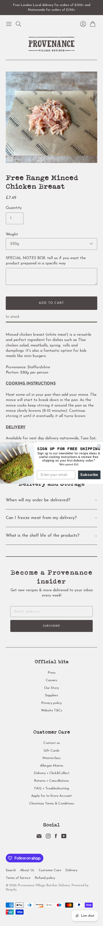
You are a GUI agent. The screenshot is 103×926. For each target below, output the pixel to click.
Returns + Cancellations (51, 781)
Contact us (51, 743)
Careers (51, 680)
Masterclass (51, 758)
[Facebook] (56, 837)
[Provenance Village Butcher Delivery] (51, 44)
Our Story (51, 688)
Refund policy (45, 878)
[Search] (18, 23)
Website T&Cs (51, 710)
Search (11, 870)
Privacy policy (51, 703)
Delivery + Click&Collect (51, 773)
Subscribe (51, 626)
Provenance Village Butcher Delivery (44, 885)
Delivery (71, 870)
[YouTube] (63, 837)
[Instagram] (48, 837)
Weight (12, 234)
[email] (39, 837)
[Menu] (9, 24)
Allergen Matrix (51, 766)
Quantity (14, 208)
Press (52, 673)
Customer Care (50, 870)
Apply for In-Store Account (51, 796)
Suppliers (51, 695)
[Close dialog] (99, 446)
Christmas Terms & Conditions (51, 803)
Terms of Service (18, 878)
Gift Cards (51, 751)
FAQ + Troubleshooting (51, 788)
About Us (27, 870)
